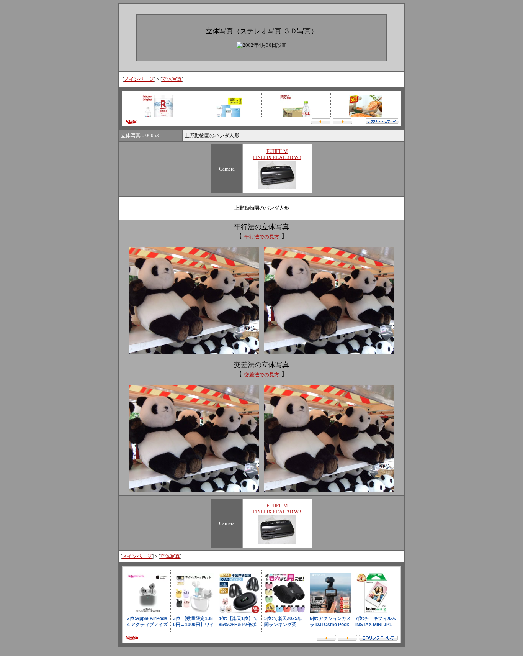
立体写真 (172, 79)
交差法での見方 (261, 374)
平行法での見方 (261, 236)
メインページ (139, 79)
